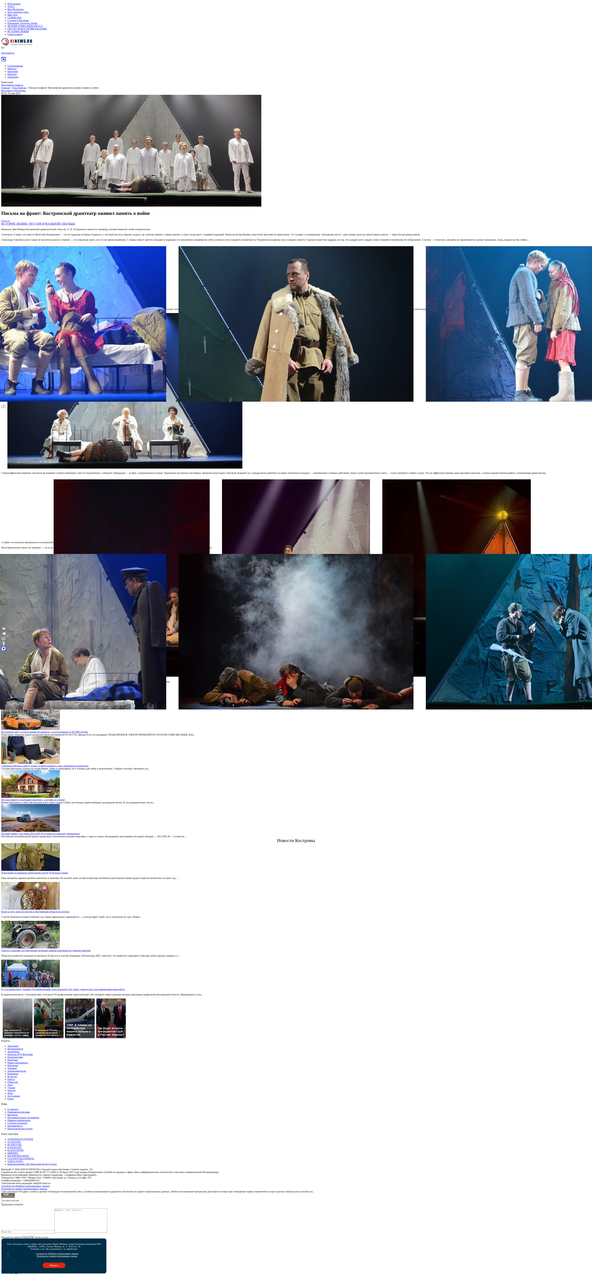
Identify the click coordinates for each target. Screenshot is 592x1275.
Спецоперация (15, 66)
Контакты (12, 1114)
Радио (10, 1098)
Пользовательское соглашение (23, 1117)
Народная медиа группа (20, 1128)
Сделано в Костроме (18, 20)
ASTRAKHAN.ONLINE (20, 1139)
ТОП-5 (11, 6)
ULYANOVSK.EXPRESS (20, 1158)
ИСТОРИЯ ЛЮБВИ (18, 31)
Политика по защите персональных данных (24, 1188)
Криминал (12, 1073)
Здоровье (12, 1068)
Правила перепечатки (18, 1120)
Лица (10, 1093)
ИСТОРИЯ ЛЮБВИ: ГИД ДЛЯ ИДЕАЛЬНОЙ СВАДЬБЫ (38, 223)
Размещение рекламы (18, 1112)
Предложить (14, 3)
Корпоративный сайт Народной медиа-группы (32, 1164)
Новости (11, 68)
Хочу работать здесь (18, 12)
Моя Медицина (15, 9)
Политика (12, 1060)
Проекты (12, 74)
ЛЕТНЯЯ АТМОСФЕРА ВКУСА (25, 26)
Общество (12, 1082)
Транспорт (12, 77)
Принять (53, 1265)
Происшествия (15, 1057)
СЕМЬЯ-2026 (14, 17)
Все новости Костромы (13, 90)
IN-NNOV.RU (14, 1144)
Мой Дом (12, 15)
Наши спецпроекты (17, 1062)
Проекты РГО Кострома (20, 1054)
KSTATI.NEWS (15, 1150)
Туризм (11, 1087)
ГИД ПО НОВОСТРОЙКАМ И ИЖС (27, 28)
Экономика (13, 1051)
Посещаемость (15, 1126)
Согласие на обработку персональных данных (25, 1186)
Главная (5, 87)
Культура (12, 1076)
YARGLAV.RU (15, 1161)
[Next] (5, 406)
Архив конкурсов (16, 1071)
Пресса (11, 1079)
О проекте (12, 1109)
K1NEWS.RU (14, 1147)
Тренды (11, 1090)
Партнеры (12, 71)
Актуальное (13, 1096)
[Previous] (2, 406)
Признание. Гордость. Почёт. (22, 23)
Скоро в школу (15, 34)
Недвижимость (15, 1048)
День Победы (19, 87)
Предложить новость (12, 85)
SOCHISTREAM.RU (18, 1155)
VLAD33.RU (14, 1142)
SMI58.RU (12, 1153)
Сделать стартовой (17, 1123)
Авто (10, 1085)
